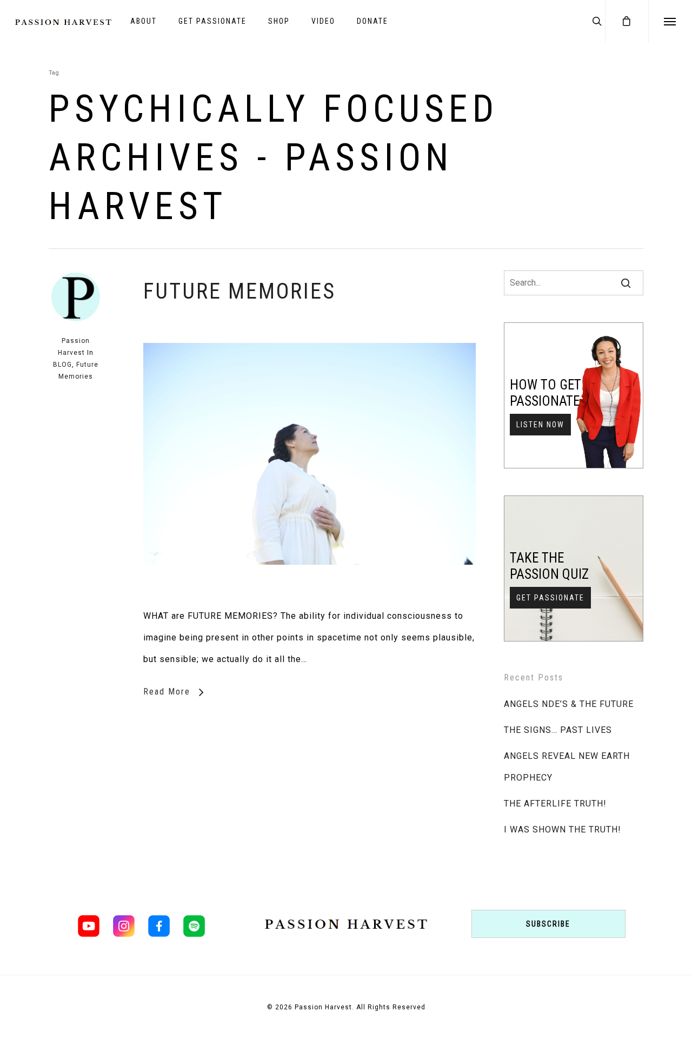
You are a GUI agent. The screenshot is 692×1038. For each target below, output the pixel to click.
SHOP (279, 21)
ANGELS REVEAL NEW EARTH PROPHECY (567, 767)
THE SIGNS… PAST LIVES (558, 730)
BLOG (62, 364)
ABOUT (143, 21)
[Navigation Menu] (670, 21)
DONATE (372, 21)
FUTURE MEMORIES (239, 291)
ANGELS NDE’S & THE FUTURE (569, 704)
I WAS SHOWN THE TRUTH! (562, 829)
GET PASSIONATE (212, 21)
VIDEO (323, 21)
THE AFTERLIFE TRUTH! (555, 803)
